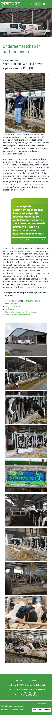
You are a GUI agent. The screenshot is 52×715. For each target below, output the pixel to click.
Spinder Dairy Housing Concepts (10, 4)
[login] (44, 4)
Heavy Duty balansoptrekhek (18, 314)
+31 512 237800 (29, 681)
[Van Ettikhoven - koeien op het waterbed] (26, 646)
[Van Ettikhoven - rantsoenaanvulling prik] (26, 544)
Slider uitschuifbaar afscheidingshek (21, 312)
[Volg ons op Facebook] (25, 694)
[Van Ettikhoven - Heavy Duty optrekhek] (26, 510)
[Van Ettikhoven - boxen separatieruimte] (26, 578)
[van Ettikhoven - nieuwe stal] (26, 339)
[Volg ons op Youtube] (30, 694)
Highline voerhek (12, 309)
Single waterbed (12, 306)
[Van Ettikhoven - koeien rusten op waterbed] (26, 612)
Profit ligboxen (12, 300)
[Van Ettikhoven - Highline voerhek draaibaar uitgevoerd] (26, 441)
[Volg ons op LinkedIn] (35, 694)
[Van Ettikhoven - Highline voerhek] (26, 373)
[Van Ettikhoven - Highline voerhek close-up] (26, 407)
